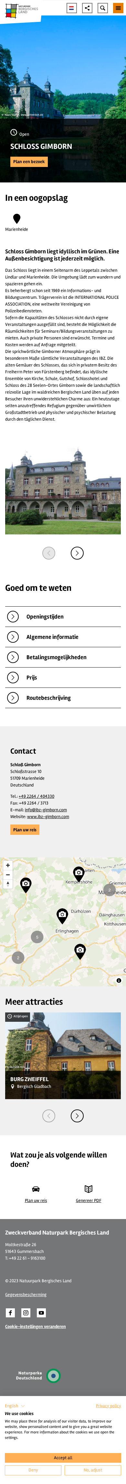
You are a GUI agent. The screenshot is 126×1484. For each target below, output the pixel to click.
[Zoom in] (8, 865)
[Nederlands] (72, 8)
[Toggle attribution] (119, 980)
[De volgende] (77, 553)
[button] (29, 162)
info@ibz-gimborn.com (46, 810)
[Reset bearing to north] (8, 884)
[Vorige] (48, 553)
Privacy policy (108, 1406)
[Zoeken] (103, 8)
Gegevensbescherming (26, 1294)
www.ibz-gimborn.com (48, 816)
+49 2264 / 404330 (36, 796)
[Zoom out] (8, 874)
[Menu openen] (118, 8)
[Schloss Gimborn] (63, 492)
